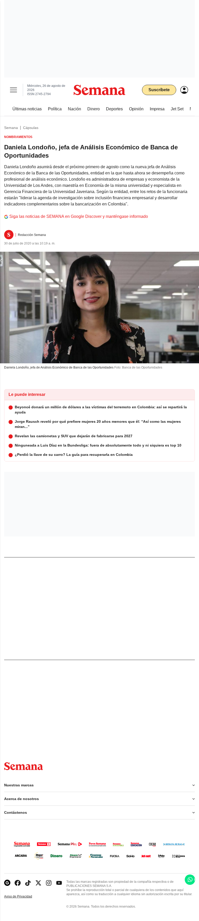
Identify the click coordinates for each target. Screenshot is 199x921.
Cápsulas (30, 128)
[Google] (7, 883)
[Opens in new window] (18, 883)
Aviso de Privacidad (23, 897)
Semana (11, 128)
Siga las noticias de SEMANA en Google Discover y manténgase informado (78, 216)
